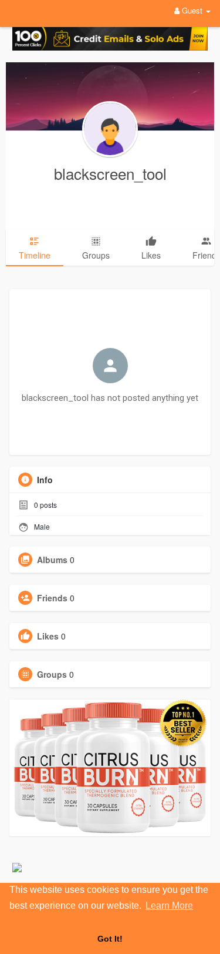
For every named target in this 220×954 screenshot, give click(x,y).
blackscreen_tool (110, 173)
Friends (52, 597)
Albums (52, 559)
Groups (52, 674)
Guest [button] (192, 10)
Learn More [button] (169, 906)
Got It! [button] (110, 938)
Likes (48, 636)
